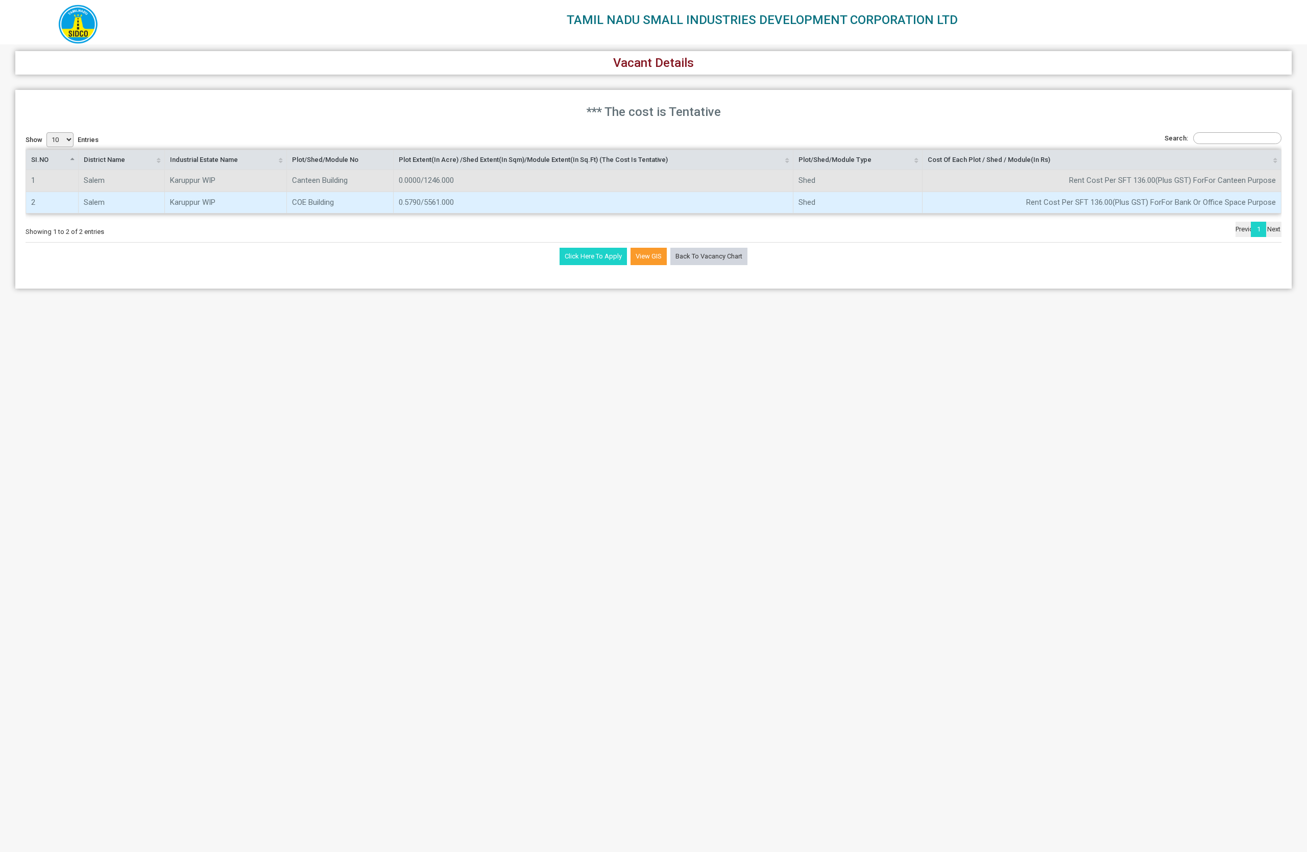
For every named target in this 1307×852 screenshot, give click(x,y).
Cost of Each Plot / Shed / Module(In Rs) (989, 159)
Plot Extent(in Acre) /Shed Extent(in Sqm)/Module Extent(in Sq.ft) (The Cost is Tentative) (533, 159)
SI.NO (40, 159)
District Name (104, 159)
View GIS (649, 256)
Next (1273, 229)
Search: (1176, 138)
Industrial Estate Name (204, 159)
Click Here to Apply (593, 256)
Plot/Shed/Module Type (835, 159)
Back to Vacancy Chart (708, 256)
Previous (1243, 229)
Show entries (62, 140)
